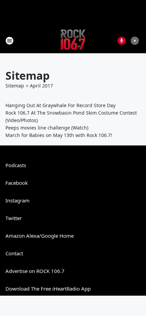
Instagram (17, 200)
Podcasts (15, 165)
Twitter (13, 218)
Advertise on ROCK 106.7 (35, 271)
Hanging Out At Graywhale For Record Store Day (60, 105)
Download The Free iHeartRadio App (48, 288)
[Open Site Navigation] (9, 41)
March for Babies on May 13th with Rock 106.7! (58, 135)
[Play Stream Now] (135, 41)
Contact (14, 253)
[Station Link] (73, 40)
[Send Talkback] (121, 41)
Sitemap (14, 85)
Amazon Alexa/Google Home (39, 235)
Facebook (16, 182)
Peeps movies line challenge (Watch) (46, 127)
